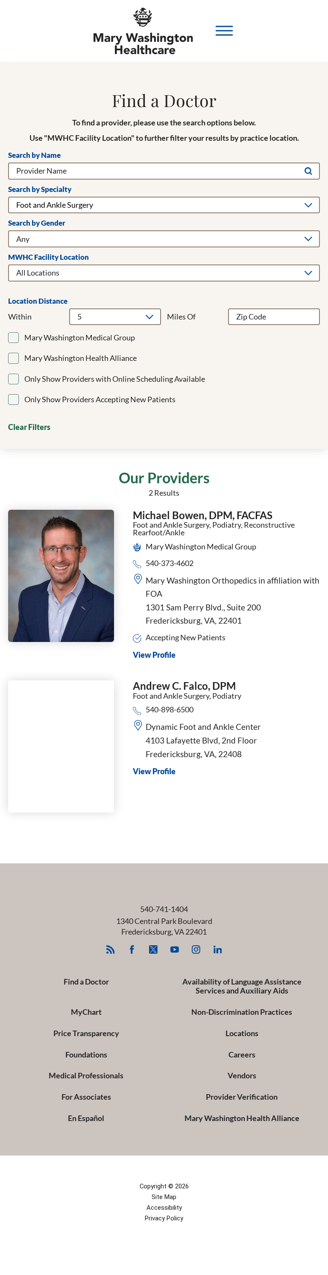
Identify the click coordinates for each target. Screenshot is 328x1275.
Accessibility (164, 1207)
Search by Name (34, 155)
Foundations (86, 1054)
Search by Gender (36, 223)
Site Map (164, 1197)
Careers (241, 1054)
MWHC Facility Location (48, 257)
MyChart (86, 1012)
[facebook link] (131, 949)
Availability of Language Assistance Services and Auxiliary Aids (242, 986)
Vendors (242, 1075)
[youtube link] (175, 949)
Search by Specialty (39, 189)
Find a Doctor (86, 981)
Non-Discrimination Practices (241, 1012)
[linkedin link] (217, 949)
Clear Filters (29, 427)
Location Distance (37, 301)
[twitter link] (153, 949)
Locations (242, 1033)
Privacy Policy (164, 1218)
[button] (224, 30)
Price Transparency (86, 1033)
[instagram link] (196, 949)
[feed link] (110, 949)
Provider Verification (242, 1096)
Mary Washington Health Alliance (241, 1118)
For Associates (86, 1096)
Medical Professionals (86, 1075)
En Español (86, 1118)
